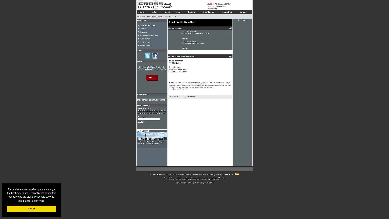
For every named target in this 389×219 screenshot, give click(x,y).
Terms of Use (229, 175)
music (167, 12)
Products (143, 32)
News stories (145, 39)
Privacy (212, 175)
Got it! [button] (31, 208)
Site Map (219, 175)
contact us (209, 12)
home (141, 12)
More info (185, 38)
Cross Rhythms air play (149, 35)
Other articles (145, 42)
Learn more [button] (38, 201)
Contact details (145, 45)
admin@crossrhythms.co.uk (178, 89)
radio (154, 12)
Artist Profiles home (147, 25)
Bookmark (175, 96)
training (191, 12)
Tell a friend (191, 96)
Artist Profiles (159, 17)
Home (148, 17)
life (178, 12)
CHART (227, 4)
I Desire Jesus (221, 6)
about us (228, 12)
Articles (143, 29)
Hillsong (214, 8)
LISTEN (210, 4)
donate (243, 12)
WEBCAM (219, 4)
